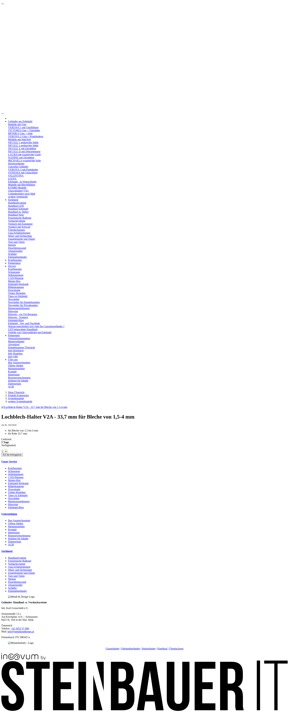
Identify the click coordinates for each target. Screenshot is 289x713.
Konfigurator (15, 260)
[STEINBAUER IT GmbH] (144, 710)
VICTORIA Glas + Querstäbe (24, 130)
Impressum (14, 374)
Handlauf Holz (16, 214)
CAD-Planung (15, 278)
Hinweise (13, 311)
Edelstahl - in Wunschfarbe (22, 181)
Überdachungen (16, 229)
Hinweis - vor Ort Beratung (22, 314)
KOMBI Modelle (17, 187)
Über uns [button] (13, 359)
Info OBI (13, 356)
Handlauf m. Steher (18, 211)
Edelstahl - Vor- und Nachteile (24, 323)
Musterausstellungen (19, 308)
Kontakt (12, 371)
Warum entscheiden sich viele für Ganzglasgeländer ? (36, 326)
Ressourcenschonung (19, 377)
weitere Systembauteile (20, 401)
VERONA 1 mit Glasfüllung (23, 127)
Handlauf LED (16, 205)
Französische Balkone (19, 217)
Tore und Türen (16, 242)
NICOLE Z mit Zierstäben (22, 148)
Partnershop (14, 263)
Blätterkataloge (16, 287)
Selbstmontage (15, 275)
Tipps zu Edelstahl (17, 296)
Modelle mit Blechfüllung (21, 184)
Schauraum (14, 272)
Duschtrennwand (17, 248)
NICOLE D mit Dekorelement (24, 151)
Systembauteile (16, 398)
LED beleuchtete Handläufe (23, 329)
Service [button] (12, 266)
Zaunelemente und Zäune (21, 238)
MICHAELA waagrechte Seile (24, 160)
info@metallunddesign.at (21, 631)
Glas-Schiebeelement (19, 232)
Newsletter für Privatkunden (23, 305)
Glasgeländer (112, 648)
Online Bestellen (17, 293)
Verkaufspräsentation (19, 338)
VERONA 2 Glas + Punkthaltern (25, 136)
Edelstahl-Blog (16, 320)
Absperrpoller (15, 251)
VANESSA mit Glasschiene (23, 172)
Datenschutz (14, 383)
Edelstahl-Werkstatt (18, 284)
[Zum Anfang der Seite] (2, 3)
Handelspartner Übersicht (21, 347)
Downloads (14, 290)
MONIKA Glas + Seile (20, 133)
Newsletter (13, 299)
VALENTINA (16, 175)
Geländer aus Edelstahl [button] (20, 121)
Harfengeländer (16, 163)
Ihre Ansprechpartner (19, 362)
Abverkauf (13, 344)
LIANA (12, 178)
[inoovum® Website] (23, 659)
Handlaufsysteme (17, 202)
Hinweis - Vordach (18, 317)
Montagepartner (16, 368)
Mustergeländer (16, 341)
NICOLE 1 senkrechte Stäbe (23, 142)
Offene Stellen (15, 365)
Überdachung (176, 648)
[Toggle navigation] (2, 113)
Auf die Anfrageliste (12, 455)
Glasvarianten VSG (18, 190)
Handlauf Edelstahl (18, 208)
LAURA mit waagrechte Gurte (24, 154)
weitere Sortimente (18, 196)
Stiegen (12, 245)
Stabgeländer (149, 648)
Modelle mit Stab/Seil (19, 139)
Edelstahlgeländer (17, 257)
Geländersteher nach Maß (21, 193)
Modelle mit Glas (17, 124)
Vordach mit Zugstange (20, 223)
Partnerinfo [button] (14, 335)
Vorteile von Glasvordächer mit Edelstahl (29, 332)
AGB (11, 386)
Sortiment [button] (13, 199)
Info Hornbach (16, 350)
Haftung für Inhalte (18, 380)
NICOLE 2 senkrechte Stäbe (23, 145)
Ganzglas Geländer (18, 166)
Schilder (12, 254)
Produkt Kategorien (18, 395)
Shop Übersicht (16, 392)
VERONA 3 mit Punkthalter (23, 169)
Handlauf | (162, 648)
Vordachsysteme (16, 220)
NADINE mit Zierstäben (21, 157)
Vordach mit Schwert (19, 226)
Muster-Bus (14, 281)
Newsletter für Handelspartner (24, 302)
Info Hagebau (15, 353)
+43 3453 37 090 (20, 628)
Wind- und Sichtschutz (20, 235)
